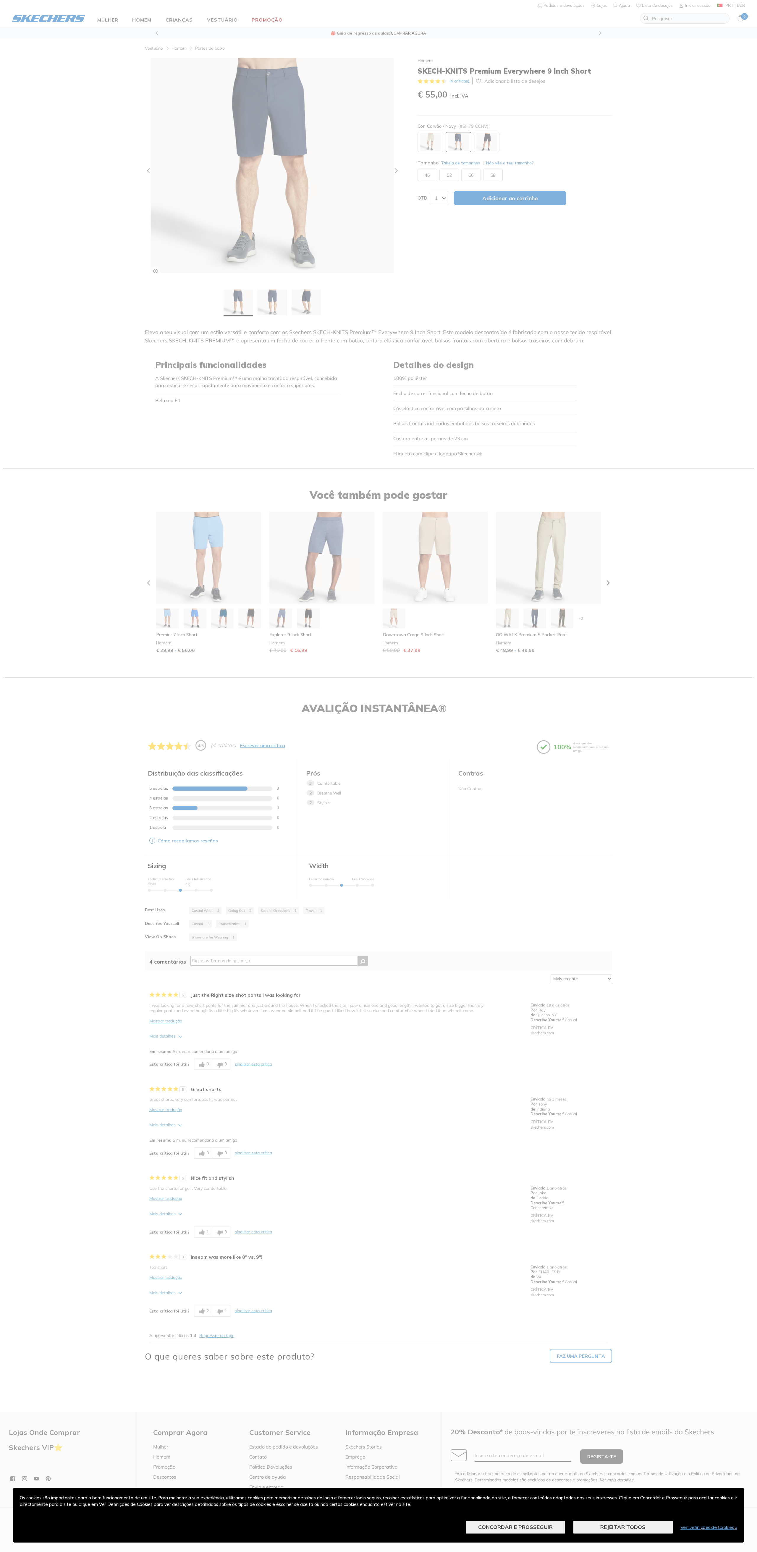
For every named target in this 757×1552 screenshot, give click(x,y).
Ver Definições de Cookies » (708, 1527)
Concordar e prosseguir (515, 1527)
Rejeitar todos (623, 1527)
